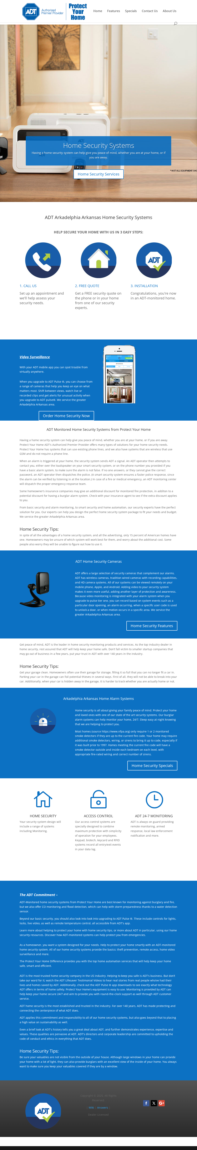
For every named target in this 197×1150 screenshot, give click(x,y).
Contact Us (150, 11)
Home (97, 11)
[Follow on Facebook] (146, 1103)
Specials (131, 11)
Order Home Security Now (66, 415)
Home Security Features (152, 625)
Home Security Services (98, 174)
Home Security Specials (152, 765)
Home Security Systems (98, 145)
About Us (169, 11)
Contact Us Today (98, 864)
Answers (102, 1107)
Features (113, 11)
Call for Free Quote (98, 322)
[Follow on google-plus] (162, 1103)
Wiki (91, 1107)
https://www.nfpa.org (115, 731)
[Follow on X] (154, 1103)
